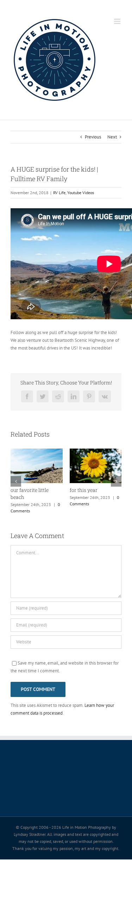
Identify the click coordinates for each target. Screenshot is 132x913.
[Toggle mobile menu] (117, 21)
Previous (93, 137)
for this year (57, 490)
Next (112, 137)
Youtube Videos (80, 192)
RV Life (59, 192)
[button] (16, 484)
